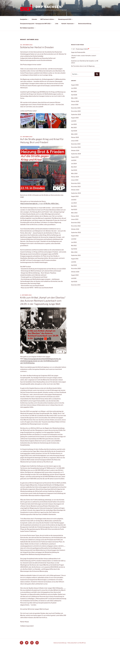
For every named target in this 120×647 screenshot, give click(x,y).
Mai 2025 (74, 127)
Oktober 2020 (75, 271)
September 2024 (76, 153)
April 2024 (74, 170)
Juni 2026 (74, 88)
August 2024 (75, 157)
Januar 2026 (74, 104)
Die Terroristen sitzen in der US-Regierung (82, 66)
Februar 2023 (75, 216)
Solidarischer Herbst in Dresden (37, 47)
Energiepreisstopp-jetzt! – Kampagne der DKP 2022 (35, 23)
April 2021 (74, 265)
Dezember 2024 (75, 144)
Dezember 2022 (75, 222)
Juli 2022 (73, 239)
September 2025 (76, 114)
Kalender (34, 19)
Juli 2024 (73, 160)
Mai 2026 (74, 91)
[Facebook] (21, 642)
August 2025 (75, 117)
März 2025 (74, 134)
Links (56, 23)
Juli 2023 (73, 199)
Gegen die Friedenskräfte (78, 52)
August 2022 (74, 235)
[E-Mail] (37, 642)
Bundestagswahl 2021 (64, 19)
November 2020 (76, 268)
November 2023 (76, 186)
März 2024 (74, 173)
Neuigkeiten (23, 19)
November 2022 (75, 226)
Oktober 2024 (75, 150)
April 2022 (74, 249)
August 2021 (74, 258)
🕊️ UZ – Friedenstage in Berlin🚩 (80, 49)
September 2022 (76, 232)
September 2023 (76, 193)
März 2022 (74, 252)
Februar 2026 (75, 101)
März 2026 (74, 98)
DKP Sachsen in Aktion (47, 19)
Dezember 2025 (75, 108)
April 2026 (74, 94)
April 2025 (74, 130)
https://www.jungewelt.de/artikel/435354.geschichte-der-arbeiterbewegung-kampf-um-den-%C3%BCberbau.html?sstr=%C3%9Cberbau (40, 361)
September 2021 (76, 255)
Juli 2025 (73, 121)
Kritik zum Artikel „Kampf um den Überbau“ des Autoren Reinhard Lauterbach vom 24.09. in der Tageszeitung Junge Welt (42, 300)
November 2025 (76, 111)
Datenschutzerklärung (84, 23)
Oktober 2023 (75, 189)
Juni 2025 (74, 124)
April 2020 (74, 281)
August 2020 (75, 275)
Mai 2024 (74, 167)
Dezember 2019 (75, 285)
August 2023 (75, 196)
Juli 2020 (73, 278)
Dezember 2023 (75, 183)
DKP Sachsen (49, 7)
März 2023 (74, 212)
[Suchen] (97, 74)
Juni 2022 (74, 242)
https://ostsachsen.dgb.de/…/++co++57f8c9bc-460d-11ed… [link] (39, 203)
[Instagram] (32, 642)
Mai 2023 (74, 206)
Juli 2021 (73, 262)
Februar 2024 (75, 176)
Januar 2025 (74, 140)
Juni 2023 (74, 203)
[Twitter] (26, 642)
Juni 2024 (74, 163)
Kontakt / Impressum (67, 23)
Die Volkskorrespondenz (27, 28)
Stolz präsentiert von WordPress (77, 642)
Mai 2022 (74, 245)
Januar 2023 (74, 219)
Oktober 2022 (75, 229)
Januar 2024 (74, 180)
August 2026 (75, 85)
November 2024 (76, 147)
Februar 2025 (75, 137)
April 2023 (74, 209)
